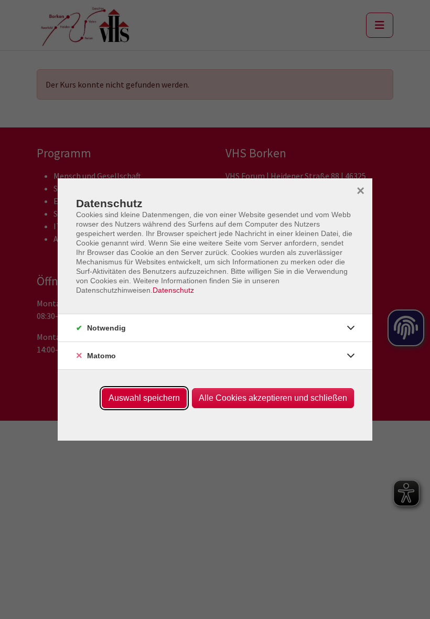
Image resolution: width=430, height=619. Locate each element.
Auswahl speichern (144, 397)
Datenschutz (173, 290)
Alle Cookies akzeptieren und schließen (273, 397)
